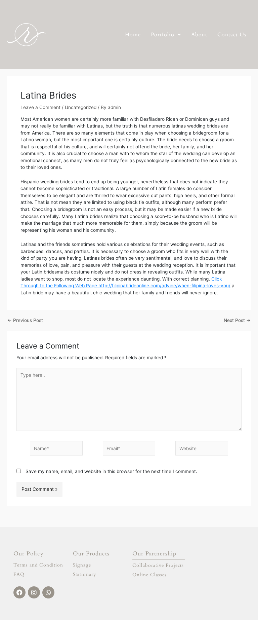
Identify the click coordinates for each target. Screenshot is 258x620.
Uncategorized (80, 107)
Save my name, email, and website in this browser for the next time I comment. (111, 471)
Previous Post (25, 320)
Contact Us (231, 34)
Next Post (237, 320)
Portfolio (162, 34)
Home (133, 34)
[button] (166, 34)
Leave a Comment (40, 107)
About (199, 34)
